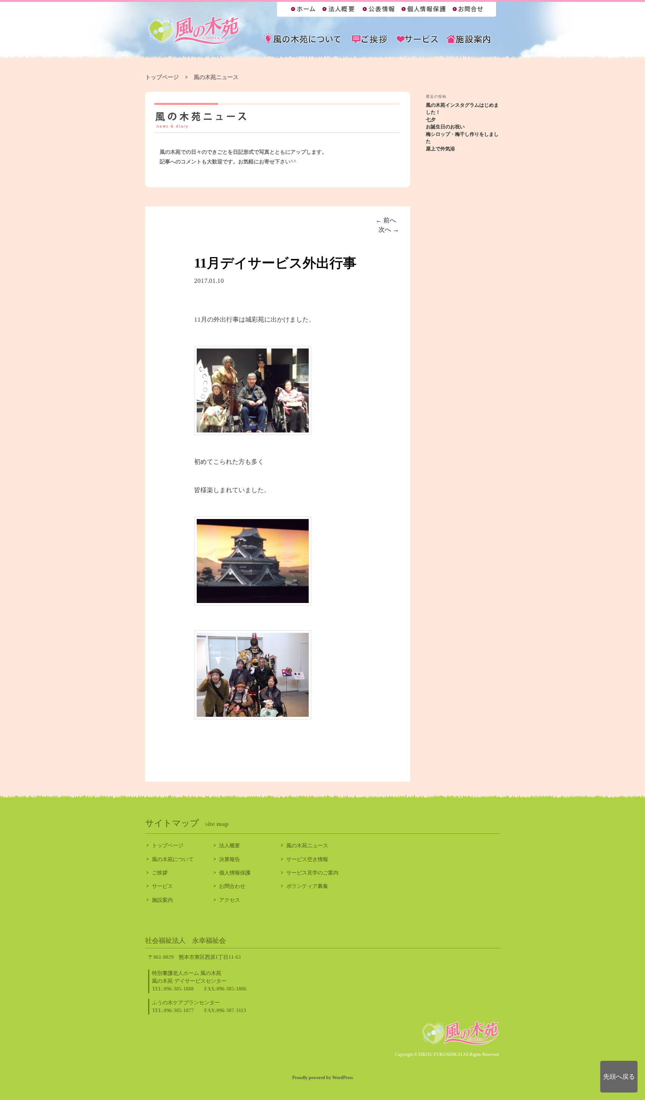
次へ (388, 229)
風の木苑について (173, 859)
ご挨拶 (160, 873)
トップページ (162, 77)
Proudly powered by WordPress (322, 1077)
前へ (386, 220)
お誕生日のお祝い (445, 126)
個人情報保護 (234, 873)
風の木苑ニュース (307, 846)
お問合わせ (232, 886)
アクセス (229, 900)
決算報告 (229, 859)
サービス (162, 886)
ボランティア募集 (307, 886)
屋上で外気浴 (440, 148)
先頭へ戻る (619, 1076)
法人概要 (229, 846)
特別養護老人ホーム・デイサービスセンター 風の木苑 (194, 31)
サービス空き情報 (307, 859)
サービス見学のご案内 (312, 873)
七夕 (431, 119)
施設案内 (162, 900)
